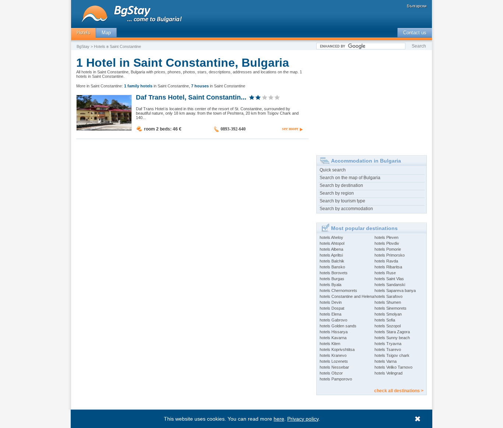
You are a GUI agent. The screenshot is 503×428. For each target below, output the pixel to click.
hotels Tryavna (387, 343)
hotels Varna (385, 361)
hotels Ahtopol (332, 243)
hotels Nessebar (334, 367)
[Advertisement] (371, 100)
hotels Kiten (330, 343)
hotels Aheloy (331, 237)
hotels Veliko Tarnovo (393, 367)
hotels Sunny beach (392, 337)
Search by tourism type (342, 200)
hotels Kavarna (333, 337)
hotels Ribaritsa (388, 267)
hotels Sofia (384, 320)
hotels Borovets (334, 273)
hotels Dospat (332, 308)
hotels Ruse (385, 273)
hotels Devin (331, 302)
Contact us (414, 32)
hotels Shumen (387, 302)
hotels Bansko (332, 267)
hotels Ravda (386, 261)
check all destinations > (398, 390)
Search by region (337, 193)
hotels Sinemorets (390, 308)
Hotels (83, 32)
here (279, 419)
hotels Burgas (332, 278)
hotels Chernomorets (338, 290)
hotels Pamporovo (336, 379)
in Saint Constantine (156, 86)
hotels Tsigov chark (391, 355)
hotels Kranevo (333, 355)
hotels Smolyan (388, 314)
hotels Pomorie (387, 249)
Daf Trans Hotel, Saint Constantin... (191, 97)
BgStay (83, 46)
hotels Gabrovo (333, 320)
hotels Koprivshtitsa (337, 349)
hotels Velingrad (388, 373)
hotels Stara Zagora (392, 332)
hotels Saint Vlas (389, 278)
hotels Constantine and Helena (347, 296)
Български (416, 6)
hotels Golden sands (338, 326)
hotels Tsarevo (387, 349)
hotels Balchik (332, 261)
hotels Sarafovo (388, 296)
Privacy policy (303, 419)
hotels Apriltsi (331, 255)
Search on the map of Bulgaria (350, 177)
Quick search (333, 170)
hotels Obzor (331, 373)
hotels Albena (331, 249)
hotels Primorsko (389, 255)
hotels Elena (330, 314)
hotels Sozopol (387, 326)
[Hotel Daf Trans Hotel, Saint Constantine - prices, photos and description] (104, 129)
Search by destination (341, 185)
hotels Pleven (386, 237)
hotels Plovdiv (386, 243)
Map (106, 32)
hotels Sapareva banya (395, 290)
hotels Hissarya (334, 332)
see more (290, 128)
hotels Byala (330, 284)
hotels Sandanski (389, 284)
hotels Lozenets (334, 361)
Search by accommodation (346, 208)
